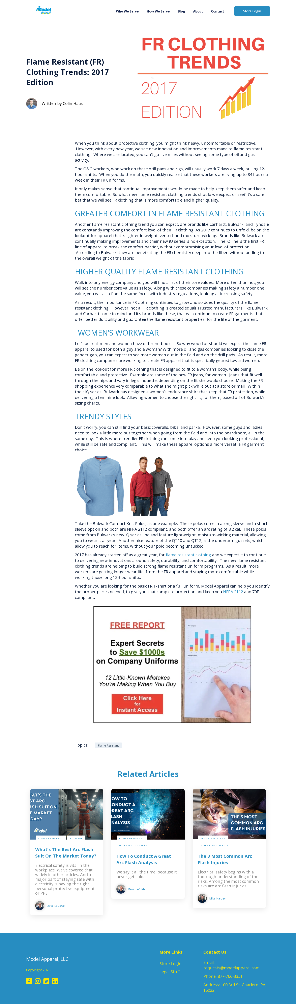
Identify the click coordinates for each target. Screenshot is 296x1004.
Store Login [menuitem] (170, 963)
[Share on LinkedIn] (29, 167)
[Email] (29, 178)
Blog (181, 11)
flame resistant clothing (188, 554)
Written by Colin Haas (62, 103)
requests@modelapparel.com (231, 968)
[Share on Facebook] (29, 145)
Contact (217, 11)
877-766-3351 (230, 976)
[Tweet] (29, 156)
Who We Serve (127, 11)
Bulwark (76, 838)
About (198, 11)
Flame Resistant (41, 47)
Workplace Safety (133, 845)
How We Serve (158, 11)
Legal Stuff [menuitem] (169, 971)
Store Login (252, 11)
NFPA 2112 (233, 591)
